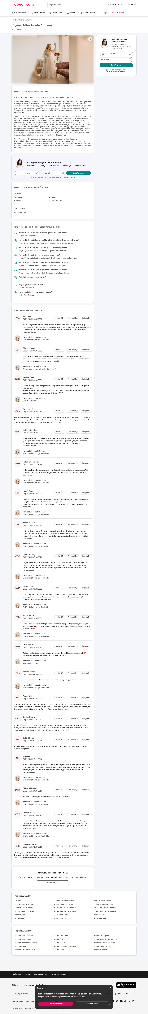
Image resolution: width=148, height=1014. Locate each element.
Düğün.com (17, 974)
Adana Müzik (59, 950)
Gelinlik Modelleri (89, 13)
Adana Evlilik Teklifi (101, 950)
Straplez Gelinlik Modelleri (25, 908)
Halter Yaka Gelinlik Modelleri (65, 911)
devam (33, 332)
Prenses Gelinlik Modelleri (25, 904)
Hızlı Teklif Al (119, 13)
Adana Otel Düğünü (101, 936)
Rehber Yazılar (57, 13)
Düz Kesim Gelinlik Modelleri (104, 904)
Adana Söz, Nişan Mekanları (104, 943)
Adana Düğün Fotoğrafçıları (104, 946)
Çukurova (28, 20)
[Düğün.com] (24, 4)
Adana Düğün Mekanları (24, 936)
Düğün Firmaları (39, 13)
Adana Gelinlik (20, 915)
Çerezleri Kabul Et (56, 1004)
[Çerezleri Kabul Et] (110, 988)
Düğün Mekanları (20, 13)
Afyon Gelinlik (99, 915)
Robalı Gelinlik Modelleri (63, 904)
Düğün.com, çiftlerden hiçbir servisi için (53, 177)
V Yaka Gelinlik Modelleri (24, 911)
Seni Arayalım (78, 173)
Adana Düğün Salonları (24, 939)
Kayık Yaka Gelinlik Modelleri (105, 908)
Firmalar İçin (132, 4)
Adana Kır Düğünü (61, 936)
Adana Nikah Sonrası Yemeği (26, 943)
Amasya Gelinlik (100, 918)
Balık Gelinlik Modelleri (102, 901)
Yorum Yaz (51, 882)
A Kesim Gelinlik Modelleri (64, 901)
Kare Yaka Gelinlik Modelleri (65, 908)
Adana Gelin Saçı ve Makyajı (26, 950)
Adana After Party (60, 943)
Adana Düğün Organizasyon (65, 946)
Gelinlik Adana (37, 974)
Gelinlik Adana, (18, 20)
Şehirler (118, 993)
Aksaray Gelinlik (60, 918)
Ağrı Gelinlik (19, 918)
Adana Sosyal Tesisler (62, 939)
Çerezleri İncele (92, 1004)
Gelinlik (17, 901)
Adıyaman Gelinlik (61, 915)
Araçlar (104, 13)
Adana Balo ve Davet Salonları (105, 939)
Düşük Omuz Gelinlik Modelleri (105, 911)
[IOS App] (126, 985)
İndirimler (73, 13)
